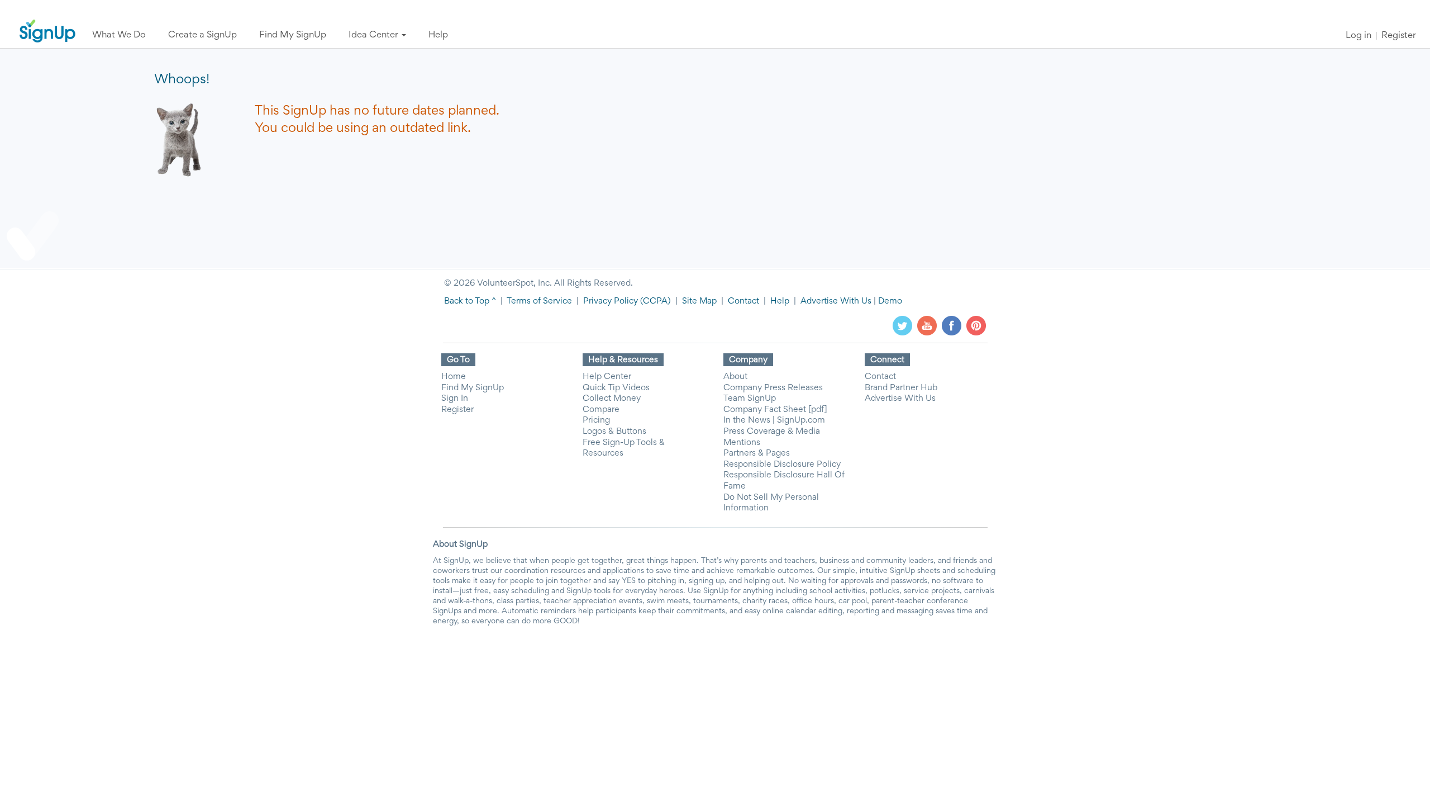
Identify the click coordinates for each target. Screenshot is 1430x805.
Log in (1358, 36)
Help (779, 301)
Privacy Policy (610, 301)
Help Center (607, 377)
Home (453, 377)
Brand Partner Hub (901, 388)
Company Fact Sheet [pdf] (775, 410)
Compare (601, 410)
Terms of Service (539, 301)
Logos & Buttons (614, 431)
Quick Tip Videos (616, 388)
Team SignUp (749, 398)
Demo (890, 301)
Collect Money (612, 398)
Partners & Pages (756, 453)
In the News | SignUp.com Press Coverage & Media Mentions (774, 431)
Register (1398, 36)
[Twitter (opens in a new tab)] (902, 325)
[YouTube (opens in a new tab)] (927, 325)
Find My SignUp (472, 388)
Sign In (454, 398)
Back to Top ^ (470, 301)
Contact (743, 301)
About (735, 377)
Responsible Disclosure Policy (782, 464)
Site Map (699, 301)
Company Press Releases (773, 388)
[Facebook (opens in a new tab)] (951, 325)
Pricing (596, 420)
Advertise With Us (835, 301)
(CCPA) (654, 301)
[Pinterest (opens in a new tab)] (976, 325)
